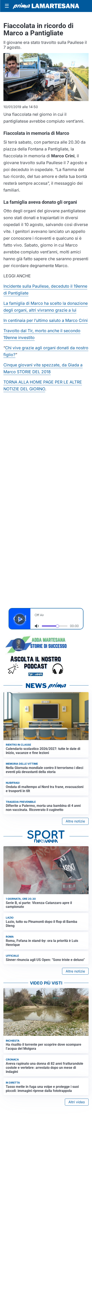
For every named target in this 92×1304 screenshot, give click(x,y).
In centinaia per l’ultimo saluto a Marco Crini (45, 320)
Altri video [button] (76, 1102)
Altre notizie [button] (75, 821)
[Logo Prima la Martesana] (46, 6)
